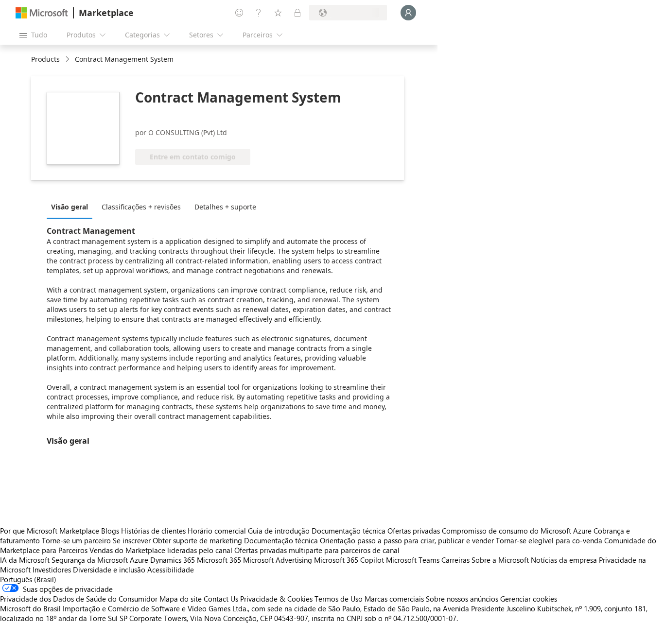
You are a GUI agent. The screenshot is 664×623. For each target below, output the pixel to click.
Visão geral (69, 206)
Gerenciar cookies (528, 599)
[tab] (72, 206)
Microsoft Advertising (277, 560)
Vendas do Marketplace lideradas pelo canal (160, 550)
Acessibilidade (170, 569)
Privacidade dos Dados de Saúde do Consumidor (78, 599)
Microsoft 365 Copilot (349, 560)
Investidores (52, 569)
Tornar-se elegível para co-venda (549, 540)
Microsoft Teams (412, 560)
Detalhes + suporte (225, 206)
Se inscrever (132, 540)
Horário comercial (217, 531)
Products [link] (45, 59)
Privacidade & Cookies (276, 599)
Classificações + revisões (141, 206)
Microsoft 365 (219, 560)
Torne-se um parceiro (76, 540)
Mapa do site (180, 599)
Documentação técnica (348, 531)
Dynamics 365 (172, 560)
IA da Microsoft (25, 560)
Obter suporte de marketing (197, 540)
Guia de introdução (279, 531)
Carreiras (455, 560)
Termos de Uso (339, 599)
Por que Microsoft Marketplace (49, 531)
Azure (139, 560)
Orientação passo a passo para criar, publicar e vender (407, 540)
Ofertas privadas (413, 531)
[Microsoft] (42, 12)
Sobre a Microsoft (500, 560)
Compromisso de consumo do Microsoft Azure (518, 531)
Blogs (110, 531)
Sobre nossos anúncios (462, 599)
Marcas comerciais (394, 599)
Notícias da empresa (564, 560)
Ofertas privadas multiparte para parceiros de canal (317, 550)
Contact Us (221, 599)
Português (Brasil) (28, 579)
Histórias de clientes (153, 531)
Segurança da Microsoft (90, 560)
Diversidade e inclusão (109, 569)
